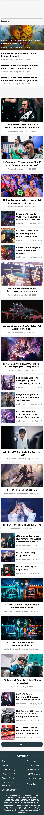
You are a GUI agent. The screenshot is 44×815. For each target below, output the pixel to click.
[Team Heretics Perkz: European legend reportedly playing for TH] (22, 116)
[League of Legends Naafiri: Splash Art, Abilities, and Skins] (22, 317)
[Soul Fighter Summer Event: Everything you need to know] (22, 279)
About (4, 761)
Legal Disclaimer (34, 778)
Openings (31, 761)
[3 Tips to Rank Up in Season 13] (22, 480)
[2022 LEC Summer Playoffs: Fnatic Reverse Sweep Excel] (22, 596)
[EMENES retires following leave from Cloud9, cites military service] (22, 68)
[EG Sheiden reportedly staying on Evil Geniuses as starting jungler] (22, 191)
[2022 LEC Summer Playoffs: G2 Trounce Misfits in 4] (22, 634)
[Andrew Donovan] (9, 47)
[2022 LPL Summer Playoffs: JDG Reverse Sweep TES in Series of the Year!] (22, 699)
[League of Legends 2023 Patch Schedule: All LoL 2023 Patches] (22, 399)
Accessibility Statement (8, 784)
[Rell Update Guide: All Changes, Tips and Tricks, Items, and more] (22, 382)
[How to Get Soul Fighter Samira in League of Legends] (22, 252)
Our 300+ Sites (34, 765)
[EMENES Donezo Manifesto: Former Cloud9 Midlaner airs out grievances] (22, 80)
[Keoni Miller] (16, 529)
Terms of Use (33, 774)
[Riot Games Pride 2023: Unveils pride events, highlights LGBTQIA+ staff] (22, 355)
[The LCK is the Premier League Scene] (22, 514)
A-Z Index (31, 784)
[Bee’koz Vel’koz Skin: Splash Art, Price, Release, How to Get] (22, 37)
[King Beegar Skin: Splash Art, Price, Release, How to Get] (22, 56)
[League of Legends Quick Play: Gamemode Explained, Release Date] (22, 218)
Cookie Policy (8, 778)
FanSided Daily (8, 769)
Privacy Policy (8, 774)
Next (22, 744)
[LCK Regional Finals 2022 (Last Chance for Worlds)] (22, 671)
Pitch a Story (33, 769)
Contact (5, 765)
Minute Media (15, 796)
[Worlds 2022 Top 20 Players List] (22, 570)
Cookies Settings (10, 790)
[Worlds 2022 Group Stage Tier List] (22, 556)
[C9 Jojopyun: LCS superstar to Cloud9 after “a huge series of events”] (22, 153)
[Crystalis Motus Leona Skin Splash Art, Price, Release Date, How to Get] (22, 416)
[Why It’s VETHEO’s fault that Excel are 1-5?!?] (22, 443)
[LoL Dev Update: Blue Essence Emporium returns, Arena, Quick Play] (22, 235)
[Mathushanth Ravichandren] (16, 459)
